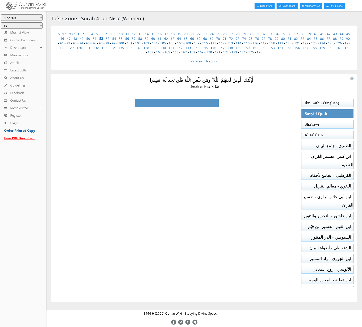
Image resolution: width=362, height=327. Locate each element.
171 (217, 52)
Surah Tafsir (67, 34)
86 (322, 38)
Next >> (211, 61)
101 (129, 43)
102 (138, 43)
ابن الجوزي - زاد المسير (331, 258)
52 (101, 38)
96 (94, 43)
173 (234, 52)
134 (113, 48)
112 (222, 43)
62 (166, 38)
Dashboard (288, 6)
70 (218, 38)
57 (134, 38)
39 (309, 34)
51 (95, 38)
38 (303, 34)
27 (231, 34)
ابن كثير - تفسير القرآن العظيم (332, 160)
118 (272, 43)
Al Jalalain (312, 135)
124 (322, 43)
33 (270, 34)
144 (196, 48)
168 (192, 52)
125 (331, 43)
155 (289, 48)
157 (305, 48)
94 (81, 43)
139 (155, 48)
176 (259, 52)
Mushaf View (312, 6)
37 (296, 34)
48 (75, 38)
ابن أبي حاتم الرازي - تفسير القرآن (328, 200)
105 (163, 43)
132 (96, 48)
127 (347, 43)
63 (173, 38)
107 (180, 43)
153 (272, 48)
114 (238, 43)
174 (243, 52)
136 (129, 48)
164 (159, 52)
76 (257, 38)
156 (297, 48)
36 (290, 34)
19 (179, 34)
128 (62, 48)
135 (121, 48)
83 (302, 38)
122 (305, 43)
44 (342, 34)
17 (166, 34)
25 (218, 34)
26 (225, 34)
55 (121, 38)
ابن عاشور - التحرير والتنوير (328, 215)
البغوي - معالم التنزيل (333, 186)
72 (231, 38)
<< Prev (196, 61)
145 (205, 48)
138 (146, 48)
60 (153, 38)
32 (264, 34)
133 (104, 48)
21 (192, 34)
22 (199, 34)
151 (255, 48)
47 (69, 38)
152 (263, 48)
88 (335, 38)
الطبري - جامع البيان (334, 145)
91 (62, 43)
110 (205, 43)
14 (147, 34)
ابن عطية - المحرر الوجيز (330, 280)
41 (322, 34)
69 (211, 38)
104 (155, 43)
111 (213, 43)
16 (160, 34)
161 (339, 48)
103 (146, 43)
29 (244, 34)
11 (127, 34)
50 (88, 38)
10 (121, 34)
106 (171, 43)
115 (247, 43)
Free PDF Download (19, 138)
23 (205, 34)
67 (198, 38)
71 (224, 38)
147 (222, 48)
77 (263, 38)
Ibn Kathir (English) (320, 103)
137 (138, 48)
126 (339, 43)
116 (255, 43)
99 (114, 43)
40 (316, 34)
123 (314, 43)
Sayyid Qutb (314, 113)
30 (251, 34)
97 (101, 43)
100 (121, 43)
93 (75, 43)
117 (263, 43)
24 (212, 34)
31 (257, 34)
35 (283, 34)
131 (87, 48)
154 (280, 48)
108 (188, 43)
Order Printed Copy (19, 130)
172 (226, 52)
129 (71, 48)
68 (205, 38)
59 (147, 38)
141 (171, 48)
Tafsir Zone (336, 6)
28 (238, 34)
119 (280, 43)
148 (230, 48)
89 (341, 38)
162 (347, 48)
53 (108, 38)
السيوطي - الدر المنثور (332, 237)
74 (244, 38)
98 (107, 43)
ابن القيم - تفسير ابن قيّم (330, 226)
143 (188, 48)
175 (251, 52)
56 (127, 38)
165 (167, 52)
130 (79, 48)
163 (150, 52)
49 (82, 38)
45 (348, 34)
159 (322, 48)
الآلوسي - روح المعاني (333, 269)
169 (201, 52)
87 (328, 38)
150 (247, 48)
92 (68, 43)
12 (134, 34)
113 (230, 43)
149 (238, 48)
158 (314, 48)
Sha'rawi (310, 124)
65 (185, 38)
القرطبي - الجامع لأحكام (331, 175)
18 (173, 34)
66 (192, 38)
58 (140, 38)
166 (175, 52)
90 (348, 38)
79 (276, 38)
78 (270, 38)
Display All (266, 6)
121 (297, 43)
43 (335, 34)
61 (160, 38)
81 (289, 38)
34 (277, 34)
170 (209, 52)
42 (329, 34)
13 (140, 34)
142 (180, 48)
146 (213, 48)
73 (237, 38)
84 (309, 38)
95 (88, 43)
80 (283, 38)
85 (315, 38)
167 (184, 52)
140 (163, 48)
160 (331, 48)
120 (289, 43)
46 (62, 38)
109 (196, 43)
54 (114, 38)
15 (153, 34)
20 (186, 34)
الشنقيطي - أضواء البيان (331, 248)
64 (179, 38)
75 (250, 38)
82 (296, 38)
